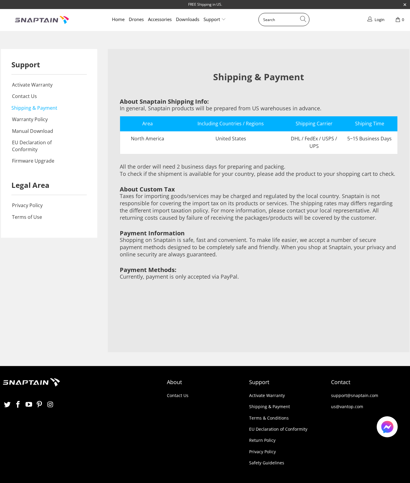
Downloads (187, 19)
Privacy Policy (27, 205)
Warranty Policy (30, 119)
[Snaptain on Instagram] (50, 404)
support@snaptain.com (354, 395)
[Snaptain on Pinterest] (39, 404)
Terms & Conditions (269, 418)
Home (118, 19)
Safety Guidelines (266, 463)
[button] (387, 428)
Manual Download (32, 131)
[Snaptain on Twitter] (7, 404)
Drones (136, 19)
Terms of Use (27, 217)
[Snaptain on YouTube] (28, 404)
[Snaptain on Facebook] (18, 404)
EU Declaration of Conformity (32, 145)
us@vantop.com (347, 406)
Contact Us (24, 96)
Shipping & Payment (34, 108)
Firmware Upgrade (33, 160)
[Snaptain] (42, 20)
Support (212, 19)
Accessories (160, 19)
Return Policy (262, 440)
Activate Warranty (32, 84)
